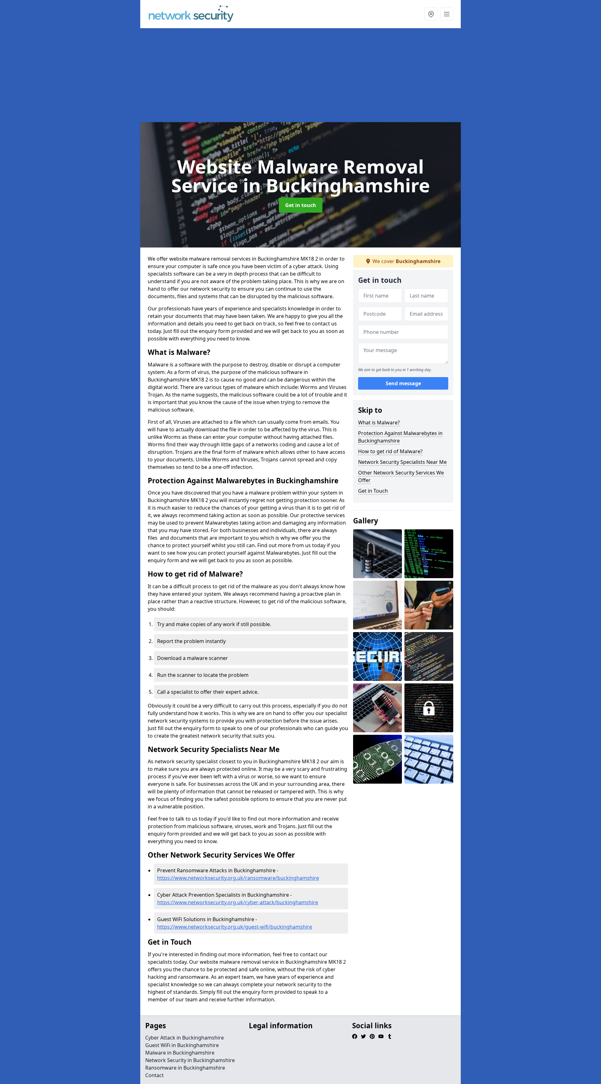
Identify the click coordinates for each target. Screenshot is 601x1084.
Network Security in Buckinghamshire (190, 1060)
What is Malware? (379, 422)
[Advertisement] (300, 75)
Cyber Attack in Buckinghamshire (184, 1037)
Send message (403, 383)
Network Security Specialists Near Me (402, 462)
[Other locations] (431, 14)
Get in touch (300, 205)
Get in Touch (373, 490)
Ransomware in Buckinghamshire (185, 1067)
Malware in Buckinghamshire (179, 1052)
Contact (154, 1075)
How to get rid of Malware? (390, 451)
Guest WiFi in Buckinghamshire (182, 1045)
